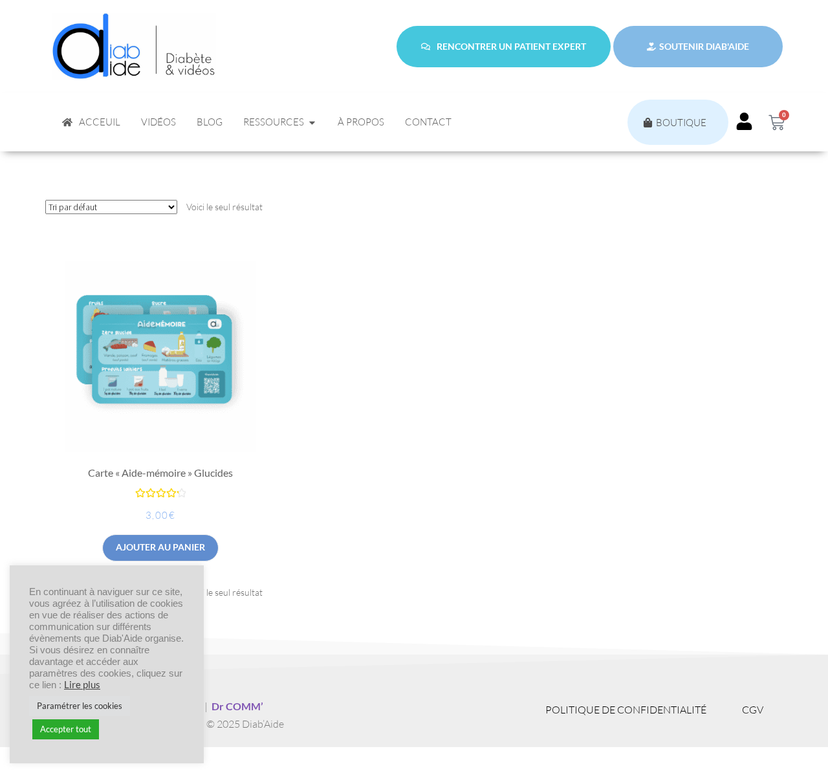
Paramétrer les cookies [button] (79, 706)
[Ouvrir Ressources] (312, 122)
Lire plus (82, 684)
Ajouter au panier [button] (160, 546)
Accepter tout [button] (65, 729)
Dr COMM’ (237, 706)
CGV (752, 709)
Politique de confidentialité (625, 709)
